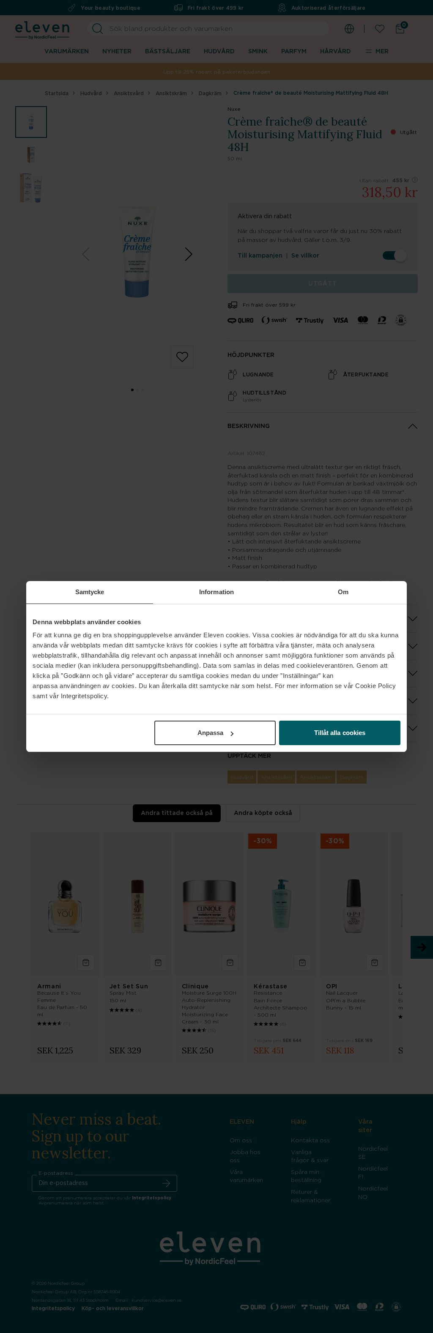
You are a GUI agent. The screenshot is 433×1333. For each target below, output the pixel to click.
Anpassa (210, 732)
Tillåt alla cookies (340, 732)
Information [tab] (216, 591)
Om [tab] (343, 591)
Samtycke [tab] (89, 591)
